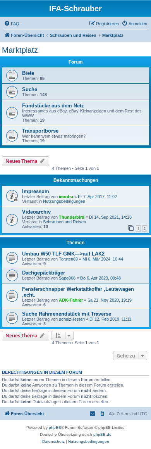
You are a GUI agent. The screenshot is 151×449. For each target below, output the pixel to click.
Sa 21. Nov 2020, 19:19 (110, 300)
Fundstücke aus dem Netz (53, 106)
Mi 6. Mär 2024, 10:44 (102, 259)
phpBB (55, 427)
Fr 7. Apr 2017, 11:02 (97, 196)
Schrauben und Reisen (64, 221)
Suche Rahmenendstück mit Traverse (66, 314)
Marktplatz (20, 50)
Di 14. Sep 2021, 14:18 (110, 217)
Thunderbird (71, 217)
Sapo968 (67, 278)
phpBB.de (102, 434)
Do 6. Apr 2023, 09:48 (100, 278)
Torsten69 (68, 259)
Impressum (35, 191)
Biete (28, 73)
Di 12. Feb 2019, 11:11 (110, 319)
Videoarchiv (36, 212)
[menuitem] (11, 23)
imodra (66, 196)
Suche (29, 89)
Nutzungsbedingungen (64, 201)
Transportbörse (40, 131)
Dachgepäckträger (43, 273)
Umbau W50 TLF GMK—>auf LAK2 (63, 254)
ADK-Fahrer (71, 300)
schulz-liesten (72, 319)
